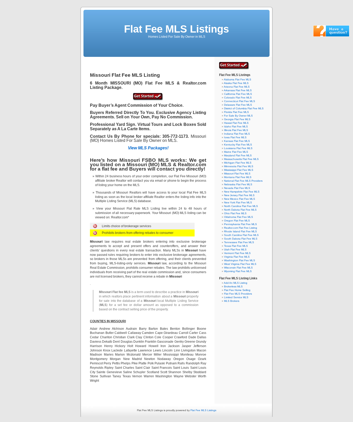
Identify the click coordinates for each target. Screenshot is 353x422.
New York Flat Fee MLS (238, 202)
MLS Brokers (231, 301)
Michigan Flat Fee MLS (237, 162)
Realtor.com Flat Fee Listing (240, 227)
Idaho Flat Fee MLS (236, 126)
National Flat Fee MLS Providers (243, 180)
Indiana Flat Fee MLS (237, 133)
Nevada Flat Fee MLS (237, 188)
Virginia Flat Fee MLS (237, 256)
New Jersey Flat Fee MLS (239, 195)
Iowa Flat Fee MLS (235, 137)
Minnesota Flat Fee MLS (238, 166)
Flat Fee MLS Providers (238, 293)
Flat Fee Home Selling (237, 290)
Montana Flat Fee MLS (237, 177)
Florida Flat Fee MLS (236, 112)
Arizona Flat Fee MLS (237, 86)
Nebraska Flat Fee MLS (238, 184)
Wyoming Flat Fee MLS (238, 271)
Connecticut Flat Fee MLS (239, 101)
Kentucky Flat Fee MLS (238, 144)
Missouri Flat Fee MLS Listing (125, 75)
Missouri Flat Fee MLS (237, 173)
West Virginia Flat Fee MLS (240, 264)
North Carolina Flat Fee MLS (241, 206)
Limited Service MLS (236, 297)
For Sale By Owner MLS (238, 115)
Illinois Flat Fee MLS (236, 130)
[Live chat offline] (331, 35)
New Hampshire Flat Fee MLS (241, 191)
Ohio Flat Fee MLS (235, 213)
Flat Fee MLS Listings (176, 29)
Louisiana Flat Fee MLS (238, 148)
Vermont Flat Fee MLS (237, 253)
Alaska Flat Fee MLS (236, 83)
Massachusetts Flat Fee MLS (241, 159)
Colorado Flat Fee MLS (238, 97)
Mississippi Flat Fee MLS (238, 169)
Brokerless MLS (233, 286)
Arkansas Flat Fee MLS (238, 90)
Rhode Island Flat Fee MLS (240, 231)
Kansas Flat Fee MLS (237, 141)
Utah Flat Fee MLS (235, 249)
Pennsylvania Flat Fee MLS (240, 224)
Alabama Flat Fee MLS (237, 79)
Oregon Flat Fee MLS (237, 220)
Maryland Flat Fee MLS (238, 155)
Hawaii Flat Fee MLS (236, 122)
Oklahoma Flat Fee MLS (238, 217)
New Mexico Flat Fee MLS (239, 198)
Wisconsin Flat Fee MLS (238, 267)
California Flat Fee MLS (238, 94)
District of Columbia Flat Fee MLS (244, 108)
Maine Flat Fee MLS (236, 151)
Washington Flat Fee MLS (239, 260)
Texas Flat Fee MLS (236, 245)
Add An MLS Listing (235, 282)
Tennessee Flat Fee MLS (239, 242)
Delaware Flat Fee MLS (238, 104)
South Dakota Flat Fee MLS (240, 238)
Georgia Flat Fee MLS (237, 119)
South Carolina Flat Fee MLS (241, 235)
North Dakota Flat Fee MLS (240, 209)
